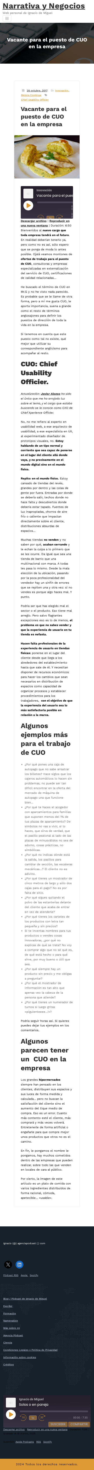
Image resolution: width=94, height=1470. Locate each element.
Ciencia (7, 1342)
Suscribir (57, 1424)
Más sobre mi (11, 1328)
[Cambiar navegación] (7, 18)
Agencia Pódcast (13, 1335)
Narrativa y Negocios (44, 5)
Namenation (10, 1320)
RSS (38, 1441)
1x (50, 218)
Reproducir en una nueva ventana (47, 1429)
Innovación (61, 90)
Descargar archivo (34, 221)
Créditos (8, 1364)
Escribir (7, 1306)
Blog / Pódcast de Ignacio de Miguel (25, 1298)
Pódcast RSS (10, 1275)
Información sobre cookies (19, 1357)
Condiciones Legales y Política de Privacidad (30, 1350)
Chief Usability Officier (35, 99)
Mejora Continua (31, 95)
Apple (24, 1275)
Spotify (34, 1275)
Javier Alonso (50, 393)
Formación (9, 1313)
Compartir (79, 1424)
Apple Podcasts (25, 1441)
